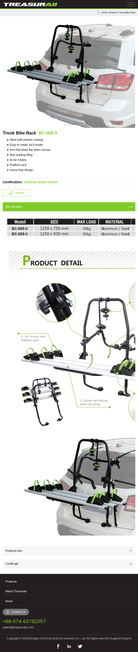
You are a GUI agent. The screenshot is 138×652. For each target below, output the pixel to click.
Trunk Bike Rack (127, 12)
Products (113, 12)
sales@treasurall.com (18, 627)
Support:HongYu (120, 638)
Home (104, 12)
